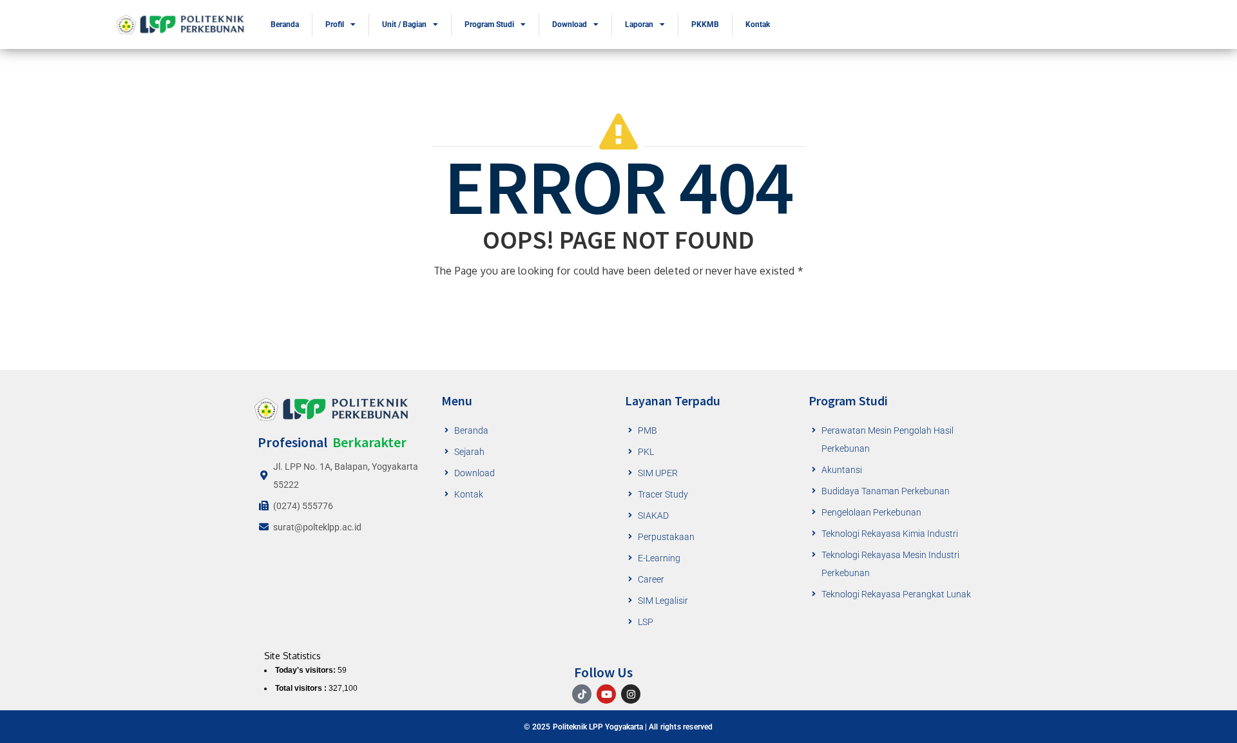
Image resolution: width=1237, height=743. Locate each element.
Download (569, 24)
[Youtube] (606, 694)
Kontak (757, 24)
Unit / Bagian (404, 24)
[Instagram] (630, 694)
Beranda (285, 24)
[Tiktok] (581, 694)
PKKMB (705, 24)
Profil (334, 24)
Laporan (639, 24)
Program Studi (489, 24)
